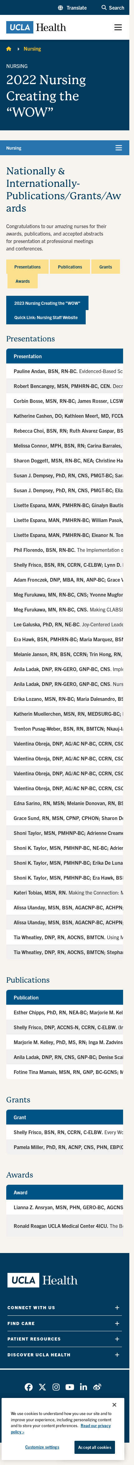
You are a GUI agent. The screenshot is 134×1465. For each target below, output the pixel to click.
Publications (70, 266)
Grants (105, 266)
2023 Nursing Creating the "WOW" (47, 303)
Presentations (27, 266)
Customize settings (42, 1446)
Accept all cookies (94, 1447)
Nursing (32, 48)
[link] (29, 1387)
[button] (72, 7)
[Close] (114, 1405)
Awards (23, 281)
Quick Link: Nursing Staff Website (46, 317)
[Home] (8, 48)
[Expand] (117, 1307)
